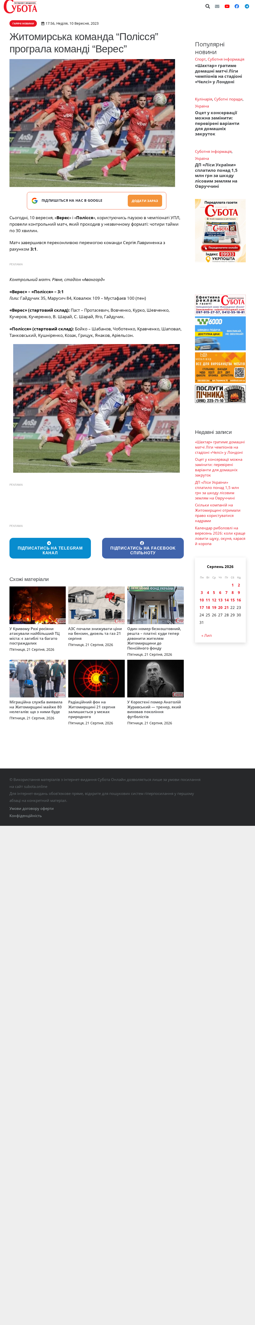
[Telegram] (246, 6)
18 (208, 607)
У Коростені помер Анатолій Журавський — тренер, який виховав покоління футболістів (154, 709)
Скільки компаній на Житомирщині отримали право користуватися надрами (218, 512)
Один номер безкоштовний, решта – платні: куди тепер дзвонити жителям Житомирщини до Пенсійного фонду (154, 638)
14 (226, 599)
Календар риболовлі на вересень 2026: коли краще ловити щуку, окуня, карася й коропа (220, 535)
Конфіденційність (25, 815)
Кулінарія (203, 98)
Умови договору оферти (31, 808)
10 (201, 599)
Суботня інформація (226, 59)
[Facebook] (236, 6)
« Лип (206, 635)
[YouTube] (227, 6)
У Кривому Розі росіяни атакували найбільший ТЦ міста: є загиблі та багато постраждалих (34, 636)
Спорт (200, 59)
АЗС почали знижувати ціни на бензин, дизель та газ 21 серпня (95, 633)
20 (220, 607)
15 (232, 599)
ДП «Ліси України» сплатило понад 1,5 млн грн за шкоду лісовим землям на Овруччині (216, 175)
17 (201, 607)
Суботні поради (228, 98)
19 (214, 607)
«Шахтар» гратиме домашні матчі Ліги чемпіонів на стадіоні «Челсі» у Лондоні (218, 73)
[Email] (217, 6)
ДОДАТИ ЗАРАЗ (145, 200)
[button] (208, 6)
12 (214, 599)
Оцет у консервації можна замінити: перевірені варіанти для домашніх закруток (217, 123)
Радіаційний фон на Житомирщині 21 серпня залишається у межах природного (91, 709)
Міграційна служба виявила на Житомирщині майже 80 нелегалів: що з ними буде (36, 706)
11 (208, 599)
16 (239, 599)
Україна (202, 105)
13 (220, 599)
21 (226, 607)
